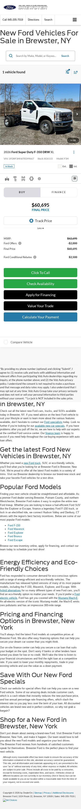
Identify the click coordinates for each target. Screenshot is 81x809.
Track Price (43, 220)
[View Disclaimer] (39, 179)
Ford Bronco (15, 536)
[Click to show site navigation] (75, 20)
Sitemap (38, 793)
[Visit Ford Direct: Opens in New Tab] (10, 800)
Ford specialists (53, 422)
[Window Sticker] (74, 178)
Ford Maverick (16, 529)
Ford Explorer (15, 532)
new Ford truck (32, 463)
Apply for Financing (40, 295)
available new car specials (50, 425)
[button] (13, 20)
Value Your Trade (40, 306)
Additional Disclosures (63, 793)
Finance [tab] (59, 192)
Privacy (47, 793)
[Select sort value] (75, 72)
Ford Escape (15, 540)
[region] (40, 247)
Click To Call (40, 272)
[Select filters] (67, 72)
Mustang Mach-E (68, 597)
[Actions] (73, 152)
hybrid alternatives (10, 590)
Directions (33, 19)
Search (65, 55)
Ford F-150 (14, 525)
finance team (52, 433)
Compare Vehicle (21, 342)
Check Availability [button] (40, 283)
